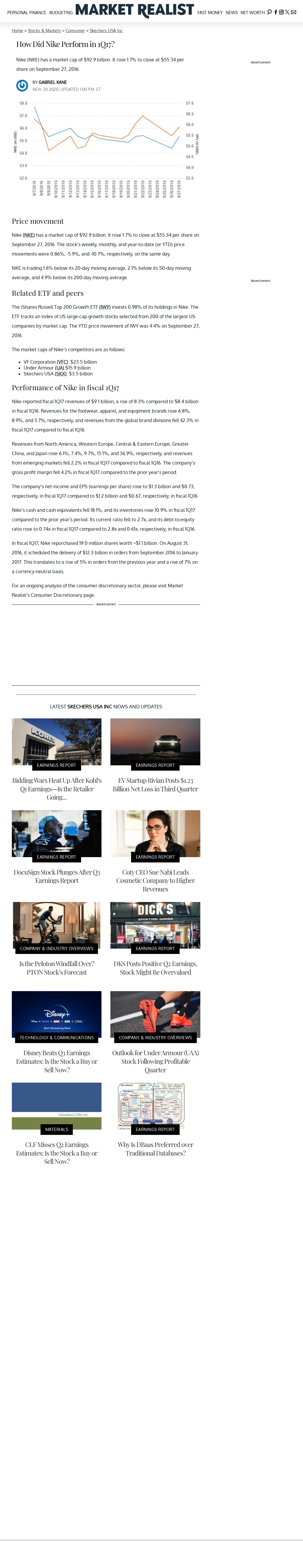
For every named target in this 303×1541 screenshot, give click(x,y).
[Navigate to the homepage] (135, 11)
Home (17, 30)
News (232, 12)
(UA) (59, 368)
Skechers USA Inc (106, 30)
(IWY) (105, 307)
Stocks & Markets (44, 30)
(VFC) (62, 362)
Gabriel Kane (53, 82)
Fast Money (210, 12)
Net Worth (253, 12)
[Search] (269, 11)
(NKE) (29, 235)
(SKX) (61, 374)
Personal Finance (26, 12)
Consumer (75, 30)
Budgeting (61, 12)
